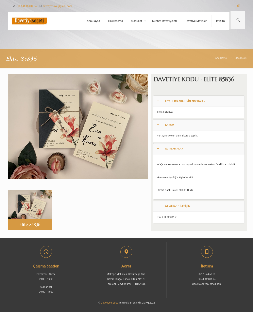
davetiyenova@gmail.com (57, 6)
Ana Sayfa (221, 57)
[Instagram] (239, 6)
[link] (199, 106)
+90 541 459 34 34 (26, 6)
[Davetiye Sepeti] (29, 21)
